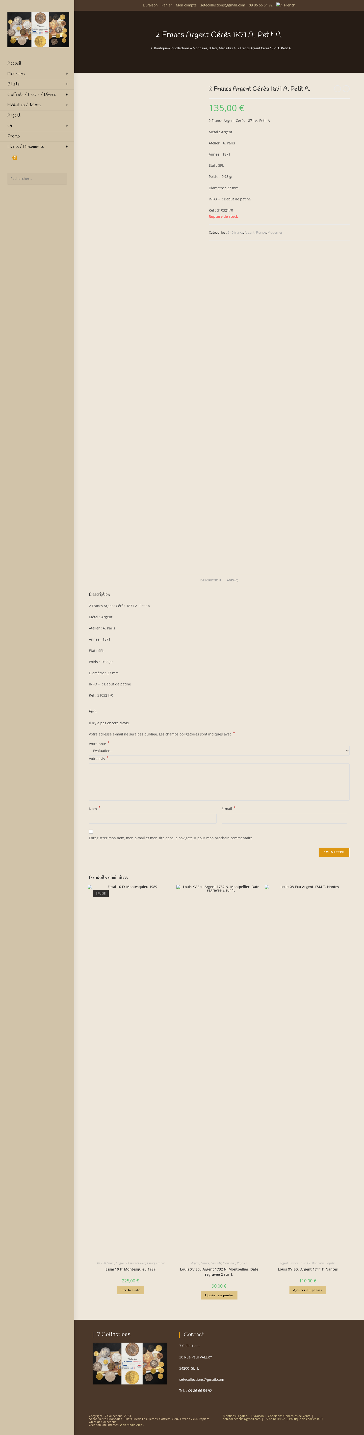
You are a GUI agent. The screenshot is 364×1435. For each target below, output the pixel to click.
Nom (95, 808)
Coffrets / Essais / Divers (131, 1263)
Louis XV (216, 1263)
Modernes (275, 232)
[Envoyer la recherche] (60, 179)
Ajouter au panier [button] (219, 1295)
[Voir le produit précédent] (337, 88)
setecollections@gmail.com (222, 5)
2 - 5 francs (235, 232)
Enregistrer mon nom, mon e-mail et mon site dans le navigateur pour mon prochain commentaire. (171, 838)
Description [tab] (210, 580)
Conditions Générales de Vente (289, 1416)
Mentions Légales (235, 1416)
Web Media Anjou (132, 1425)
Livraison (150, 5)
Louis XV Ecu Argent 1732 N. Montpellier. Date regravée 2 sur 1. (219, 1272)
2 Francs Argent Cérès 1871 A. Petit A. (264, 48)
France (261, 232)
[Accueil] (148, 48)
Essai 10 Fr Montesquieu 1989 (130, 1269)
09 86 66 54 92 (261, 5)
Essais (151, 1263)
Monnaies (229, 1263)
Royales (242, 1263)
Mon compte (186, 5)
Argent (250, 232)
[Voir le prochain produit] (346, 88)
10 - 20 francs (105, 1263)
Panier (166, 5)
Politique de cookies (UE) (306, 1419)
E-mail (229, 808)
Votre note (99, 744)
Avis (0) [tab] (232, 580)
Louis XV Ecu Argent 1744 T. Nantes (308, 1269)
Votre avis (99, 758)
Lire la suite (130, 1290)
